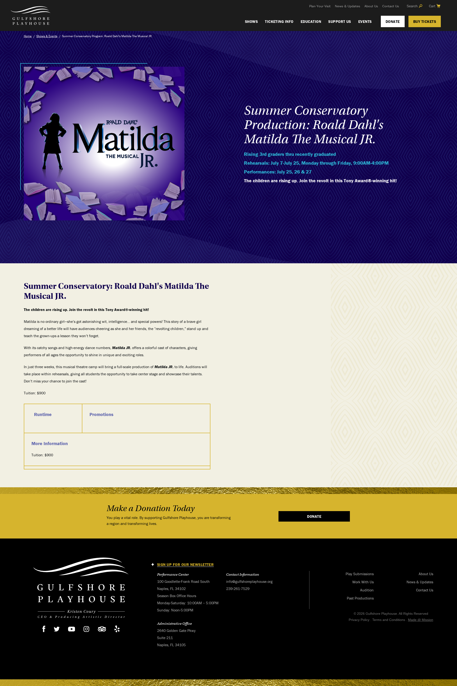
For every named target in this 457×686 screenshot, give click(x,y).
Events (365, 21)
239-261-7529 (237, 588)
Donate (393, 21)
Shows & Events (46, 36)
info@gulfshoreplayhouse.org (249, 581)
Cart (432, 6)
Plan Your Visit (320, 6)
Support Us (339, 21)
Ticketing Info (279, 21)
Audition (367, 590)
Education (311, 21)
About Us (371, 6)
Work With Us (363, 581)
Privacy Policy (359, 620)
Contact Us (390, 6)
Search (412, 6)
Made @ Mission (420, 620)
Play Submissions (360, 573)
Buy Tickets (424, 21)
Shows (251, 21)
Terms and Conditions (388, 620)
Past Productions (360, 598)
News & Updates (347, 6)
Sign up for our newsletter (185, 564)
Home (28, 36)
